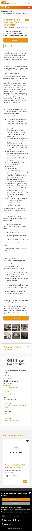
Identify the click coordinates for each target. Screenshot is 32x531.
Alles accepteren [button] (15, 499)
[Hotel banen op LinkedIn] (8, 7)
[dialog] (16, 511)
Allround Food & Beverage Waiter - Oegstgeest (15, 13)
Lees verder (26, 512)
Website (6, 392)
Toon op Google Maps (10, 387)
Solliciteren (15, 40)
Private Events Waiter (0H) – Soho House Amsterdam (15, 466)
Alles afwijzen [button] (16, 503)
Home (3, 11)
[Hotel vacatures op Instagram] (5, 7)
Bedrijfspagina (8, 394)
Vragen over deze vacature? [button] (12, 348)
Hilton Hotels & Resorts (11, 420)
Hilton (5, 414)
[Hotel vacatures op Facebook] (2, 7)
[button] (25, 3)
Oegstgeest (9, 11)
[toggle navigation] (29, 3)
